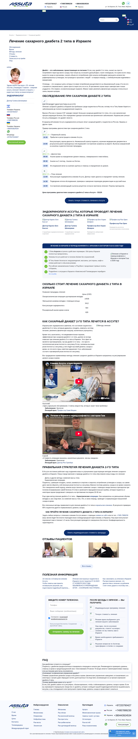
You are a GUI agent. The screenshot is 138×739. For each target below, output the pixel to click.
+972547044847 (13, 137)
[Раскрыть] (133, 733)
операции (94, 496)
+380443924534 (82, 4)
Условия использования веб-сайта (74, 732)
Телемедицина (17, 725)
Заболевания (50, 18)
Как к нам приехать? (52, 29)
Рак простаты (63, 719)
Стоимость (13, 56)
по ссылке (52, 274)
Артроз (85, 709)
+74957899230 (66, 4)
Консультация (123, 724)
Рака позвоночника (89, 726)
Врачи (47, 20)
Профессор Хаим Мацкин (66, 410)
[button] (86, 664)
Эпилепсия (38, 726)
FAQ (10, 61)
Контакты (15, 722)
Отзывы (48, 26)
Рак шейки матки (64, 722)
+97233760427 (51, 4)
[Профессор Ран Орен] (120, 220)
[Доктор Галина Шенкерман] (75, 221)
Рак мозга (37, 722)
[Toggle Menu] (44, 11)
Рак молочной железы (66, 716)
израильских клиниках (104, 505)
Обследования (14, 47)
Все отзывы (86, 566)
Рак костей (86, 722)
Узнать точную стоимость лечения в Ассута (86, 200)
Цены (47, 15)
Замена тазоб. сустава (90, 716)
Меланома (62, 709)
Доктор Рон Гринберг (65, 463)
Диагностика (49, 22)
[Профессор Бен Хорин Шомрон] (98, 221)
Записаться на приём (17, 58)
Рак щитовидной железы (67, 726)
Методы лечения (15, 52)
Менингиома (38, 713)
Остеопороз (86, 719)
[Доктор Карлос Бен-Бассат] (53, 221)
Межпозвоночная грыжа (91, 713)
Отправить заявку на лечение (66, 632)
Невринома (38, 716)
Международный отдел (20, 728)
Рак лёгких (62, 713)
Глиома (36, 709)
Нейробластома (39, 719)
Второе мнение (50, 24)
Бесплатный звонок (16, 142)
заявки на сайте (102, 515)
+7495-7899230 (122, 515)
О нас (47, 13)
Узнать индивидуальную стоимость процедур (86, 533)
